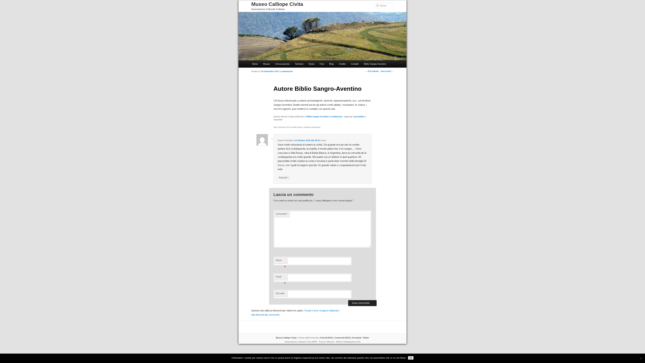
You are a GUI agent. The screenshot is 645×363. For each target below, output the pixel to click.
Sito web (280, 293)
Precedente (372, 71)
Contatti (355, 64)
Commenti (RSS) (342, 338)
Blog (331, 64)
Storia (311, 64)
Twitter (366, 338)
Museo (266, 64)
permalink (359, 116)
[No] (640, 358)
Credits (342, 64)
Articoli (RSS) (326, 338)
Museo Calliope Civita (277, 4)
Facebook (356, 338)
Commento (282, 214)
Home (255, 64)
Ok (410, 358)
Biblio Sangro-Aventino (375, 64)
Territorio (299, 64)
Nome (281, 261)
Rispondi (284, 177)
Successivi (387, 71)
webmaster (337, 116)
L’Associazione (282, 64)
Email (281, 277)
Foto (322, 64)
